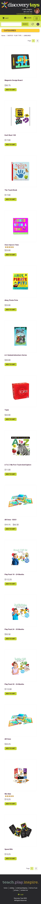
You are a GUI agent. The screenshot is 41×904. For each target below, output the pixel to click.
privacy (16, 890)
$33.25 (7, 744)
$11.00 (7, 470)
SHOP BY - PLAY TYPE (14, 35)
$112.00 (8, 689)
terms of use (33, 888)
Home (3, 35)
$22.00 (7, 415)
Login (29, 18)
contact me (24, 890)
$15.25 (7, 799)
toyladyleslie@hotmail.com (24, 14)
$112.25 (8, 579)
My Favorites (32, 23)
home (5, 888)
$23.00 (7, 250)
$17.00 (7, 140)
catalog (11, 888)
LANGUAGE (27, 35)
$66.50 (16, 524)
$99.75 (7, 524)
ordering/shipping (21, 888)
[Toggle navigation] (36, 18)
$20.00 (7, 360)
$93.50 (7, 634)
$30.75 (7, 85)
